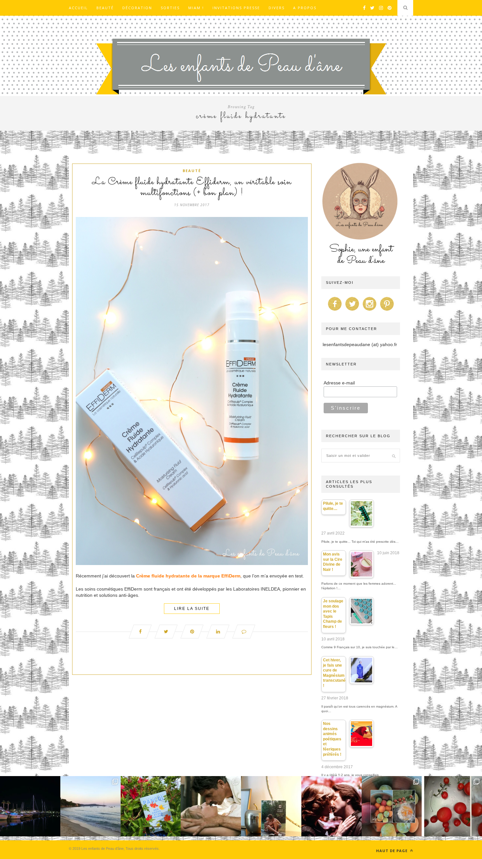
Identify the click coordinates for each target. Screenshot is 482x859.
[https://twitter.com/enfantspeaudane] (352, 311)
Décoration (137, 7)
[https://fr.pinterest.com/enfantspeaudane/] (387, 311)
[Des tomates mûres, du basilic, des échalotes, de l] (452, 806)
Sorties (170, 7)
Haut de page (392, 850)
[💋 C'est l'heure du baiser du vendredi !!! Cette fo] (331, 806)
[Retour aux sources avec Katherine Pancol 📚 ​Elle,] (151, 806)
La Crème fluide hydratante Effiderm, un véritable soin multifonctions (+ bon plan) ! (191, 187)
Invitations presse (236, 7)
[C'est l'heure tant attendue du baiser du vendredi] (211, 806)
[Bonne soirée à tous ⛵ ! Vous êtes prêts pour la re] (30, 806)
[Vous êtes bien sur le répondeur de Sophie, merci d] (90, 806)
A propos (304, 7)
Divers (277, 7)
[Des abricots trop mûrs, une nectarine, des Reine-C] (392, 806)
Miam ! (196, 7)
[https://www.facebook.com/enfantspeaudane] (335, 311)
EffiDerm (230, 575)
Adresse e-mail (339, 382)
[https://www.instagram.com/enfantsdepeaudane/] (369, 311)
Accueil (78, 7)
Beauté (105, 7)
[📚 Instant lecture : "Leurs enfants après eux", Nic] (271, 806)
